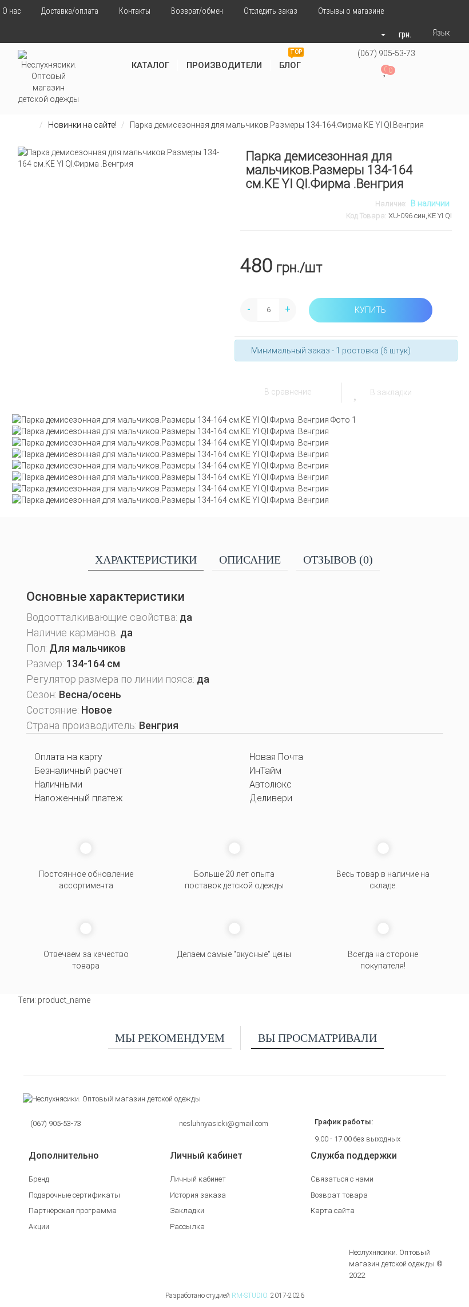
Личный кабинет (198, 1179)
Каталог (150, 65)
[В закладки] (356, 392)
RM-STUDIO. (250, 1296)
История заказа (198, 1195)
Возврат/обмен (197, 10)
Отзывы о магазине (351, 10)
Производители (224, 65)
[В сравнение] (250, 391)
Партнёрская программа (73, 1210)
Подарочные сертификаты (74, 1195)
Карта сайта (333, 1210)
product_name (64, 1000)
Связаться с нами (342, 1179)
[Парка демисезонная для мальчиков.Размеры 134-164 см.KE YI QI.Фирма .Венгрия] (235, 420)
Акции (39, 1226)
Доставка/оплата (69, 10)
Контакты (134, 10)
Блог (290, 61)
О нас (11, 10)
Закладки (187, 1210)
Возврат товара (339, 1195)
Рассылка (187, 1226)
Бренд (39, 1179)
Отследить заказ (270, 10)
